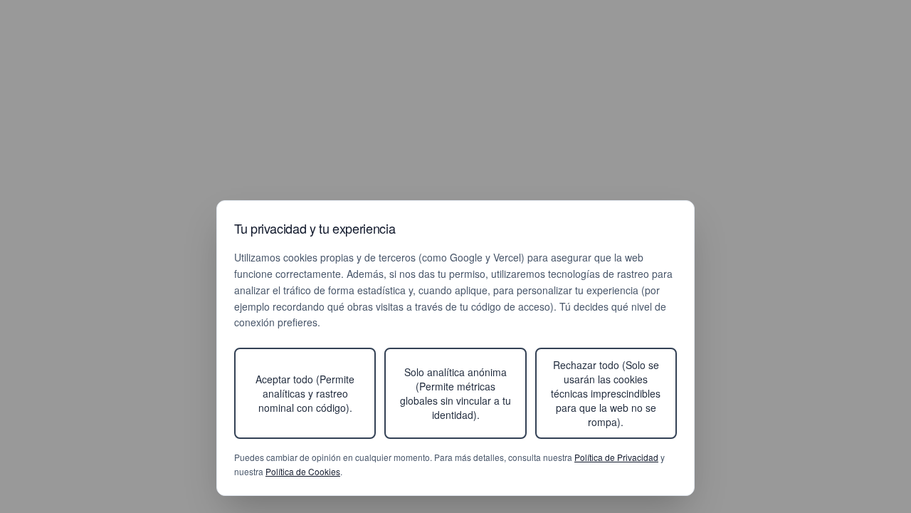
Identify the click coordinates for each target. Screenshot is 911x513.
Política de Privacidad (616, 457)
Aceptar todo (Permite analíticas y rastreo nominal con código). (305, 393)
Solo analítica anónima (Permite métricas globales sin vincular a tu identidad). (455, 393)
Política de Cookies (302, 471)
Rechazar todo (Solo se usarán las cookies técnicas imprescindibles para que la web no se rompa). (605, 393)
